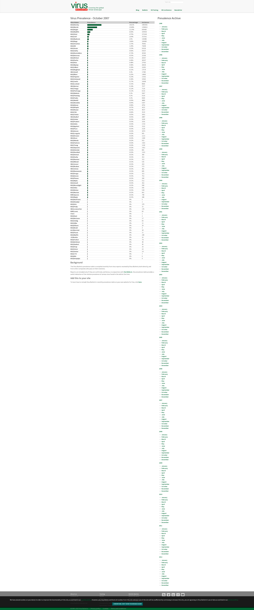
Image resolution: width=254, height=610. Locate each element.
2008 (160, 431)
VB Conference (166, 10)
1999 (160, 149)
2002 (160, 243)
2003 (160, 274)
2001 (160, 212)
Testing (102, 594)
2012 (160, 557)
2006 (160, 369)
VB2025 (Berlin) (133, 594)
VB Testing (154, 10)
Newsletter (178, 10)
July (163, 40)
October (164, 47)
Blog (137, 10)
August (164, 42)
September (165, 45)
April (163, 33)
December (165, 51)
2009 (160, 463)
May (163, 36)
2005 (160, 337)
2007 (160, 400)
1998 (160, 118)
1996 (160, 55)
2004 (160, 306)
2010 (160, 494)
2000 (160, 180)
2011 (160, 526)
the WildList (128, 272)
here (140, 282)
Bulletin (145, 10)
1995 (160, 23)
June (163, 38)
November (165, 49)
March (164, 31)
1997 (160, 86)
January (164, 27)
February (165, 29)
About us (73, 594)
